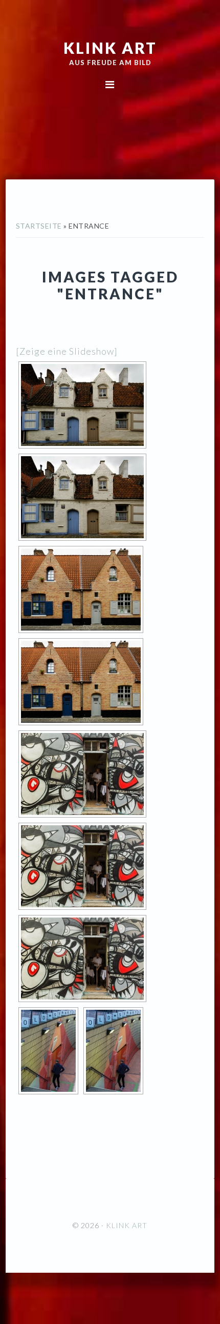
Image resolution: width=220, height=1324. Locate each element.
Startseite (39, 225)
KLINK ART (110, 47)
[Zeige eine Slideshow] (67, 351)
